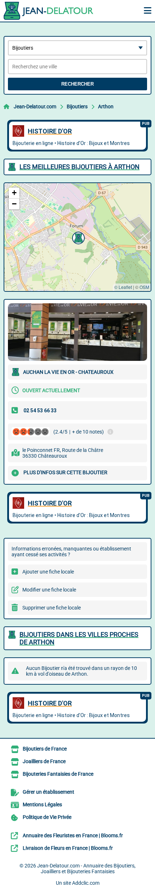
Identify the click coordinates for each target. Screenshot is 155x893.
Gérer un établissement (48, 792)
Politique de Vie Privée (47, 817)
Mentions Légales (42, 804)
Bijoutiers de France (45, 749)
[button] (77, 237)
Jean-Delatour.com (35, 106)
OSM (144, 287)
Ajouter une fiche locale (48, 572)
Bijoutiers (77, 106)
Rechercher (77, 84)
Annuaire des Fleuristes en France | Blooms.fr (73, 835)
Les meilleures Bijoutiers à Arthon (79, 167)
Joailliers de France (44, 761)
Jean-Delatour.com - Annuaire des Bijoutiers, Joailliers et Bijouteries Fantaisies (86, 868)
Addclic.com (85, 883)
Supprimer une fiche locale (51, 608)
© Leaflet (123, 287)
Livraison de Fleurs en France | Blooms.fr (68, 848)
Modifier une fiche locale (49, 590)
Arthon (106, 106)
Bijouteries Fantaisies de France (58, 774)
